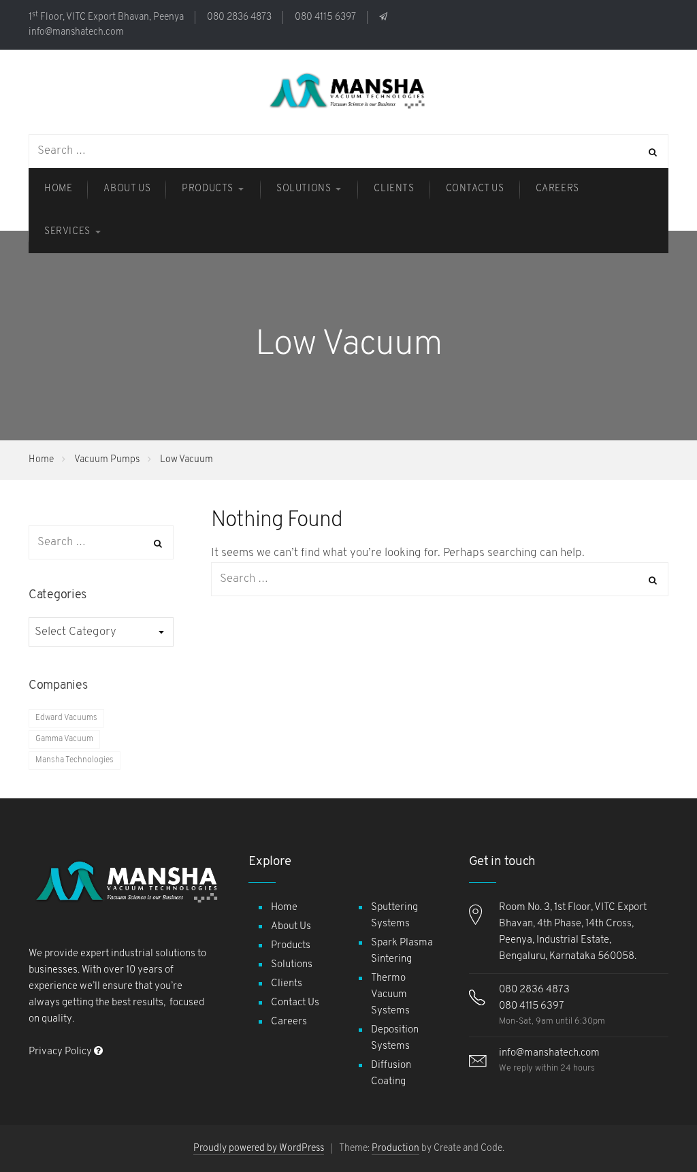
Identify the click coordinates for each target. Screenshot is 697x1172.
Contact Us (295, 1003)
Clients (286, 984)
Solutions (291, 965)
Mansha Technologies (74, 760)
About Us (291, 927)
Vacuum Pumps (107, 460)
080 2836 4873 (239, 17)
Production (395, 1148)
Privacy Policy (61, 1052)
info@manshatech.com (549, 1053)
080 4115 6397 (325, 17)
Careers (289, 1022)
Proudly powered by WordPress (258, 1148)
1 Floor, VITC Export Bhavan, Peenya (106, 17)
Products (290, 946)
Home (41, 460)
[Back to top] (653, 1128)
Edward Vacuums (66, 718)
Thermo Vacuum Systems (390, 994)
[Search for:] (440, 579)
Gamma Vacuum (64, 739)
